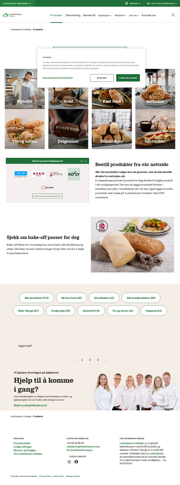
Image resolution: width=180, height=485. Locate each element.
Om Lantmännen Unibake (28, 453)
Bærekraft (89, 15)
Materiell (119, 15)
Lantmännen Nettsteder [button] (15, 3)
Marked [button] (134, 3)
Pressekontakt (22, 443)
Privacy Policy (45, 476)
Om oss (133, 15)
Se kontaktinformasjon (80, 450)
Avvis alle (102, 78)
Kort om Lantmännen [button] (162, 3)
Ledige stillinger (23, 446)
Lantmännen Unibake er (133, 443)
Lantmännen (156, 453)
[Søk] (173, 15)
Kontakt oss (149, 15)
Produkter (56, 15)
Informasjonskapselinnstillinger (58, 77)
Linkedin (83, 462)
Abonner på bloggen (25, 450)
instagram (69, 462)
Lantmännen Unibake (20, 29)
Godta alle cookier (128, 78)
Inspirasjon (104, 15)
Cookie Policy (58, 476)
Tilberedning (73, 15)
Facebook (76, 462)
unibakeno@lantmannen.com (83, 446)
